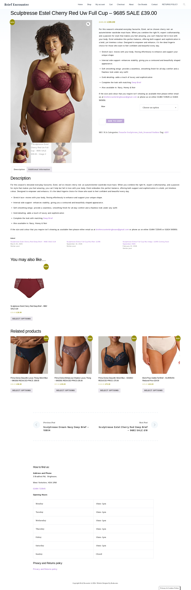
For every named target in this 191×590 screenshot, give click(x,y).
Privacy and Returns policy (45, 569)
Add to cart (115, 121)
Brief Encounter (16, 5)
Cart (111, 4)
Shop (89, 4)
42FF (166, 132)
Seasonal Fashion (151, 132)
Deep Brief (136, 82)
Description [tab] (19, 169)
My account (100, 4)
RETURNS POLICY (170, 4)
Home (80, 4)
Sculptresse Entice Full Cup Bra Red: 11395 (83, 242)
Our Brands (142, 4)
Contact (154, 4)
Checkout (120, 4)
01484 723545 (39, 489)
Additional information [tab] (39, 169)
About (131, 4)
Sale (141, 132)
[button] (88, 24)
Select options (21, 319)
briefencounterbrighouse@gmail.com (120, 97)
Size (103, 106)
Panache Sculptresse (128, 132)
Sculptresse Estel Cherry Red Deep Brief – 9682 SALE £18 (33, 242)
